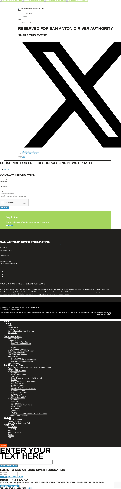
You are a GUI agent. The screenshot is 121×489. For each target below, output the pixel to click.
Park (23, 157)
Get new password (10, 486)
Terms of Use (15, 309)
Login (3, 477)
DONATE (3, 445)
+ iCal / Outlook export (29, 153)
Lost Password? (15, 477)
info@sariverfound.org (11, 263)
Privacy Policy (5, 309)
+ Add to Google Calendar (30, 152)
